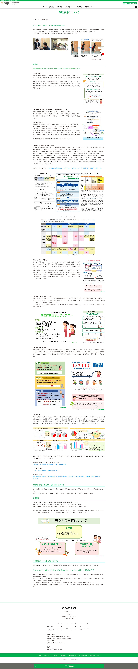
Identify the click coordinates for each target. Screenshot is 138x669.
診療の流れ (59, 7)
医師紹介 (79, 7)
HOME (44, 7)
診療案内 (51, 7)
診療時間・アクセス (90, 7)
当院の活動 (84, 655)
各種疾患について (69, 7)
